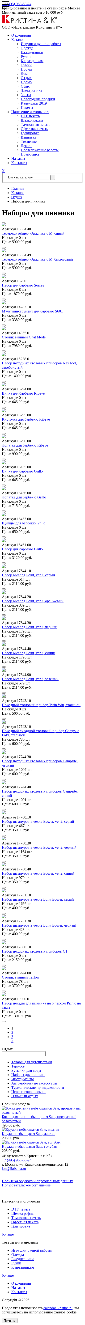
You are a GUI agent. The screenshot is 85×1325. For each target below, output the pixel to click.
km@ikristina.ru (14, 1169)
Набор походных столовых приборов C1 (34, 951)
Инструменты (22, 1079)
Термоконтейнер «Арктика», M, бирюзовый (37, 259)
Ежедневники (32, 52)
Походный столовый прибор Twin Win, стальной (41, 705)
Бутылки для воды (26, 1070)
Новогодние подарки (38, 99)
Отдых (26, 78)
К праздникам (32, 61)
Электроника (31, 91)
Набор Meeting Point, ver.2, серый (28, 575)
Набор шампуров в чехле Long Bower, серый (38, 899)
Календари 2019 (34, 103)
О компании (21, 35)
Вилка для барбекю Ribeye (23, 393)
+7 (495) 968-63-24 (16, 4)
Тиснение (29, 141)
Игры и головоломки (28, 1092)
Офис (25, 86)
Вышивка (28, 137)
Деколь (26, 146)
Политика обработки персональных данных (37, 1181)
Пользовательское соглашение (26, 1185)
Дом (24, 74)
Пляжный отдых (24, 1096)
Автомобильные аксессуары (34, 1083)
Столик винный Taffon (20, 977)
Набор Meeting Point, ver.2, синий (28, 653)
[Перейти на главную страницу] (29, 22)
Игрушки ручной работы (41, 44)
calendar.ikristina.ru (57, 1308)
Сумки (26, 65)
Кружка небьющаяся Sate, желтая (28, 1134)
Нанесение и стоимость (30, 112)
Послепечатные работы (40, 150)
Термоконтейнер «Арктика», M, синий (33, 233)
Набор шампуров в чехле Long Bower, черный (39, 925)
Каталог (17, 40)
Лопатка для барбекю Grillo (24, 497)
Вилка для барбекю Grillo (22, 471)
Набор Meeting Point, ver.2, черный (29, 627)
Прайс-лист (30, 154)
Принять (10, 1320)
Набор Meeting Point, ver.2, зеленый (30, 679)
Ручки (26, 57)
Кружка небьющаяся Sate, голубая (29, 1146)
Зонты (26, 95)
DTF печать (30, 116)
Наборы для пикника (28, 1075)
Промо (26, 82)
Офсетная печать (34, 129)
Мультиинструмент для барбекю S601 (32, 311)
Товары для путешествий (31, 1062)
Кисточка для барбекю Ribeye (26, 419)
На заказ (18, 158)
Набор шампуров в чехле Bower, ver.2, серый (38, 821)
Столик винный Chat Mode (24, 337)
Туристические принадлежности (37, 1087)
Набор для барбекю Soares (23, 285)
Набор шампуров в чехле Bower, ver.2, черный (39, 847)
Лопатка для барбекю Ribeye (25, 445)
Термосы (18, 1066)
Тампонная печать (35, 124)
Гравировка (30, 133)
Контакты (19, 163)
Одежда (27, 48)
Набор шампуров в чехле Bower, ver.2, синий (38, 873)
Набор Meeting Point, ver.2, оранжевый (33, 601)
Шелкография (32, 120)
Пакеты (27, 107)
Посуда (26, 69)
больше (8, 1234)
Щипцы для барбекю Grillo (23, 523)
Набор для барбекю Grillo (22, 549)
